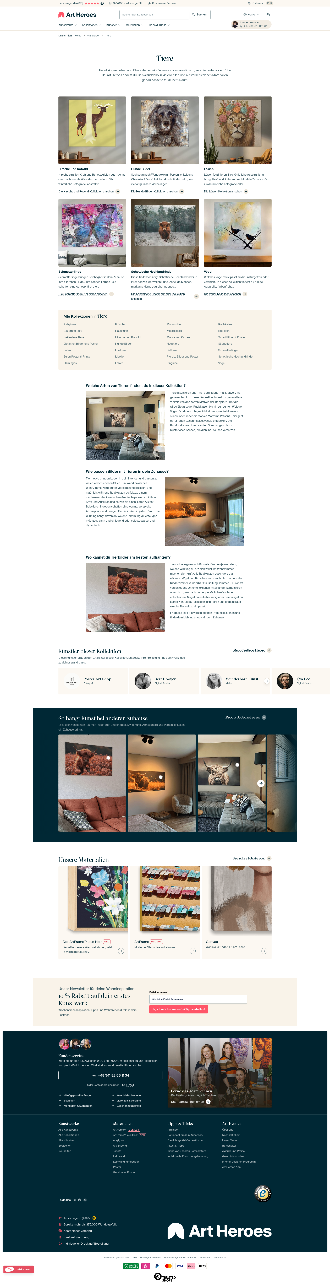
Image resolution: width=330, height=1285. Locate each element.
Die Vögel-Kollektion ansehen (222, 294)
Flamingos (70, 363)
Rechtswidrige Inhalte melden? (180, 1257)
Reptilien (223, 331)
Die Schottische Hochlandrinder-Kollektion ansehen (158, 296)
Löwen (209, 169)
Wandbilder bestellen (129, 1095)
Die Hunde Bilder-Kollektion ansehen (154, 191)
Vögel (208, 272)
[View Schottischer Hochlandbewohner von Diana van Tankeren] (237, 765)
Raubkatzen (225, 324)
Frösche (120, 324)
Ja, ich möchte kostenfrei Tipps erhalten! (178, 1009)
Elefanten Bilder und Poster (81, 343)
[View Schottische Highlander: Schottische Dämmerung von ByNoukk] (108, 758)
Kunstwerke (65, 25)
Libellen (120, 356)
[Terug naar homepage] (77, 15)
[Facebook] (85, 1200)
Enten (67, 350)
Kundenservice (249, 22)
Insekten (120, 350)
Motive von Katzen (178, 337)
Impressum (220, 1257)
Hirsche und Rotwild (73, 169)
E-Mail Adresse (158, 992)
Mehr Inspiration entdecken (243, 717)
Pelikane (172, 350)
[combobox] (154, 14)
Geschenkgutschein (129, 1106)
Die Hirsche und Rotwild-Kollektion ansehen (86, 191)
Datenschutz (205, 1257)
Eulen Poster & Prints (77, 356)
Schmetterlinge (69, 272)
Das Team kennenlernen (187, 1102)
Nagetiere (173, 343)
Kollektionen (89, 25)
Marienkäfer (174, 324)
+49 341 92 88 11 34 (255, 26)
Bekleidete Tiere (74, 337)
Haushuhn (121, 331)
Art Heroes (231, 1123)
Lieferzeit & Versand (129, 1100)
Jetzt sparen (19, 1269)
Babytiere (70, 324)
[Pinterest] (80, 1200)
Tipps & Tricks (157, 25)
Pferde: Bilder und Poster (182, 356)
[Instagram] (74, 1200)
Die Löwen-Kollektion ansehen (223, 191)
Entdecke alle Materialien (249, 858)
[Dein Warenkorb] (268, 14)
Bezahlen (69, 1100)
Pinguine (172, 363)
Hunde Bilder (140, 169)
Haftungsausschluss (150, 1257)
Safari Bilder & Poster (231, 337)
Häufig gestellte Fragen (78, 1095)
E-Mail (130, 1085)
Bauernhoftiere (73, 331)
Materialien (133, 25)
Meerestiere (174, 331)
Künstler (111, 25)
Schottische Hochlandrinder (152, 272)
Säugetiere (225, 343)
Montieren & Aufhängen (78, 1106)
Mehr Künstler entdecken (249, 650)
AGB (135, 1257)
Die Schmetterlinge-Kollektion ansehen (82, 294)
